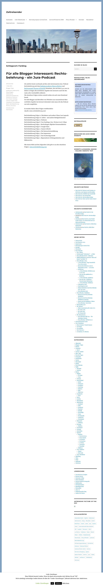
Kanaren (80, 434)
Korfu (78, 397)
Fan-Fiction (9, 99)
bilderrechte (16, 90)
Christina (77, 219)
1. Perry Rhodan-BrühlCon (86, 282)
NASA (80, 534)
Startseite (9, 19)
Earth (82, 523)
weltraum (82, 557)
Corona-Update (79, 351)
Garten (77, 360)
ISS (75, 529)
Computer (78, 348)
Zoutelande (81, 419)
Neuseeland (80, 400)
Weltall (76, 557)
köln (90, 529)
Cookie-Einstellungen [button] (42, 583)
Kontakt (81, 19)
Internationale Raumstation (86, 526)
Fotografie (78, 356)
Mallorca (80, 448)
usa (89, 554)
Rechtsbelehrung (14, 104)
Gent (79, 377)
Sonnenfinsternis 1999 (56, 19)
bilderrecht (9, 90)
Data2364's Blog (79, 478)
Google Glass (13, 100)
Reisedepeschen (79, 486)
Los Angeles (80, 328)
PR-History (80, 306)
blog (7, 92)
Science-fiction (84, 546)
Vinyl (76, 459)
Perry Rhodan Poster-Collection (85, 255)
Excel (78, 350)
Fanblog (15, 99)
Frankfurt (80, 385)
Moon (76, 534)
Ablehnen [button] (58, 583)
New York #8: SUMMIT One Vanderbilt (85, 194)
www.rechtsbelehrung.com (38, 147)
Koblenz (80, 389)
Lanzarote (81, 444)
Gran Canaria (82, 437)
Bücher (77, 346)
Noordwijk (80, 412)
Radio (76, 367)
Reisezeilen (78, 488)
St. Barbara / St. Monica (83, 331)
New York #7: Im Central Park (83, 195)
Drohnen (14, 97)
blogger (11, 92)
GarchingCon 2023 (80, 242)
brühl (93, 520)
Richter (8, 105)
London (79, 399)
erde (86, 523)
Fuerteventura (83, 436)
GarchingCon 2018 (83, 286)
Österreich (79, 421)
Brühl (79, 382)
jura (14, 102)
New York (80, 453)
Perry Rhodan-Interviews (84, 303)
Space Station (78, 554)
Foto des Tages (79, 355)
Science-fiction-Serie (80, 549)
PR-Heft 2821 (81, 311)
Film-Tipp (78, 353)
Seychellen (79, 431)
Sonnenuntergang (79, 551)
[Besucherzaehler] (85, 125)
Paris (79, 395)
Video (92, 554)
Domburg (80, 407)
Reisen (77, 372)
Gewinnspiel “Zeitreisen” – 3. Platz (86, 254)
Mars (88, 532)
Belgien (79, 373)
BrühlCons (81, 269)
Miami (79, 451)
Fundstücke (78, 358)
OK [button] (52, 583)
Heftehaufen (78, 483)
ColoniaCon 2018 (82, 284)
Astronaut (91, 518)
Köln (79, 390)
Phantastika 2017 (81, 304)
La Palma (81, 443)
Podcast (79, 370)
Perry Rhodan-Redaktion (83, 293)
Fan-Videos (80, 252)
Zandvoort (80, 417)
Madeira (80, 426)
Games (8, 100)
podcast (17, 102)
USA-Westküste (20, 19)
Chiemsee (80, 383)
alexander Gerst (79, 518)
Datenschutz (10, 23)
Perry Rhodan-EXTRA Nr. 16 (85, 320)
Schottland (79, 427)
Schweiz (79, 429)
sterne (85, 554)
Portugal (79, 424)
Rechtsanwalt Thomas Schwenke (34, 88)
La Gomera (82, 439)
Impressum (20, 23)
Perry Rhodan (70, 19)
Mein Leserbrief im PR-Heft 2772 (86, 308)
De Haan (80, 375)
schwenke (13, 105)
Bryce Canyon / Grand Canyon (84, 325)
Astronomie (78, 520)
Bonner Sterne (79, 476)
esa (90, 523)
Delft (79, 405)
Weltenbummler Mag (80, 491)
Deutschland (80, 380)
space (87, 551)
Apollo (86, 518)
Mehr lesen (65, 583)
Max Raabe (78, 362)
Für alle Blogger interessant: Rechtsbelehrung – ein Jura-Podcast (36, 75)
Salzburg (80, 422)
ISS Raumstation (79, 484)
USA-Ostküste (80, 449)
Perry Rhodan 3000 (83, 291)
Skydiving (78, 456)
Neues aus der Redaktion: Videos (86, 301)
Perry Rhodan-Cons (82, 261)
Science (77, 546)
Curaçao (79, 378)
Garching (80, 387)
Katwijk (80, 410)
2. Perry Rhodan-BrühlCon (86, 277)
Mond (92, 532)
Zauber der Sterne (80, 493)
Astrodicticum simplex (81, 474)
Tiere (76, 458)
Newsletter (89, 19)
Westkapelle (81, 416)
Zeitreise (77, 560)
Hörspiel (79, 368)
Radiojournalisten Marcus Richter (51, 86)
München (80, 392)
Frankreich (79, 394)
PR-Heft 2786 (81, 309)
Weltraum (78, 461)
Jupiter (79, 529)
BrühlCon (77, 523)
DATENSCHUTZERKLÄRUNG (85, 110)
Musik (77, 363)
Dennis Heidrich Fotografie (82, 481)
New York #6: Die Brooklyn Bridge (84, 197)
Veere (79, 414)
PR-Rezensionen (81, 315)
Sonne (88, 549)
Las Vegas (79, 326)
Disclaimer (9, 97)
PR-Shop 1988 (81, 313)
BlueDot (88, 520)
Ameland (80, 404)
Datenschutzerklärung (12, 95)
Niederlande (80, 402)
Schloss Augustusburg (80, 543)
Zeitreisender (14, 12)
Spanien (79, 432)
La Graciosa (82, 441)
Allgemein (78, 343)
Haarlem (80, 409)
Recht (7, 104)
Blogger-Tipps (10, 88)
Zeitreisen (78, 463)
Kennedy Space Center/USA (38, 19)
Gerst (76, 526)
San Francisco (80, 330)
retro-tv (77, 490)
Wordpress (89, 557)
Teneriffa (81, 446)
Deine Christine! (79, 479)
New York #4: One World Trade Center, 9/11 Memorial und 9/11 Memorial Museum (85, 220)
